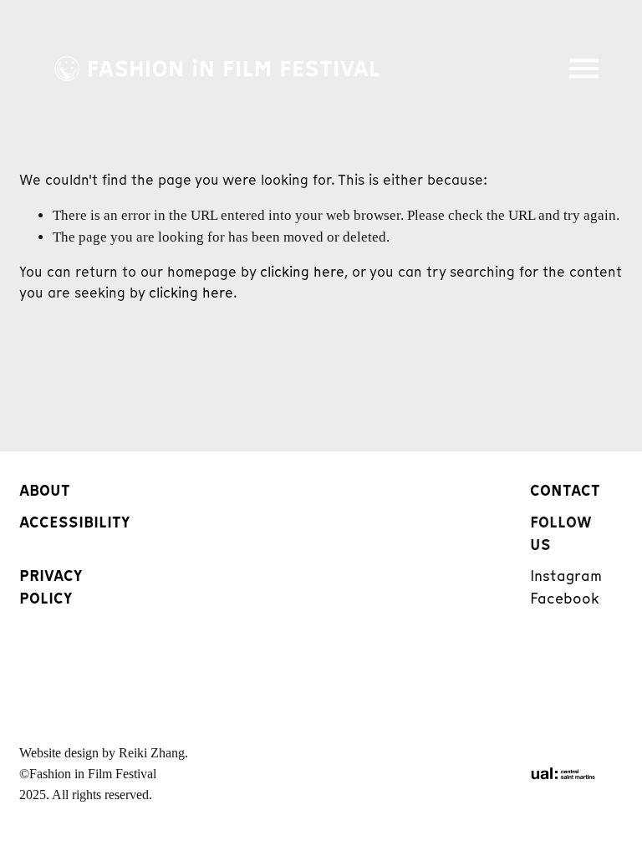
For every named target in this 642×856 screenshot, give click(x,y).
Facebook (564, 598)
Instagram (566, 575)
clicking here (302, 271)
